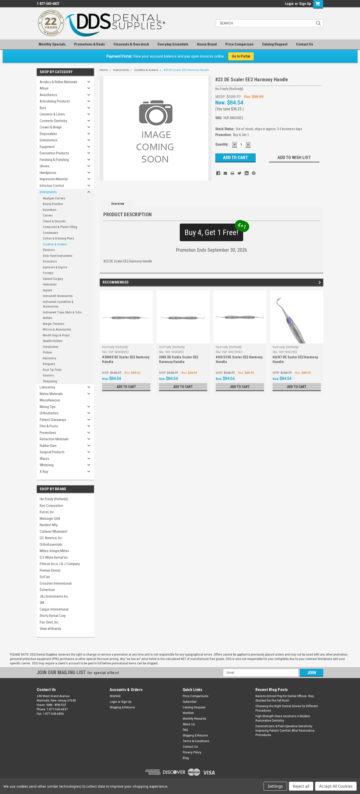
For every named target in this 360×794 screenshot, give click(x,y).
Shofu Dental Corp (53, 615)
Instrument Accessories (57, 296)
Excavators (50, 261)
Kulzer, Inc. (47, 512)
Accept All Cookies (336, 786)
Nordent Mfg (49, 525)
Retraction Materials (54, 439)
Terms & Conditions (196, 741)
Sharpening (50, 381)
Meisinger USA (50, 518)
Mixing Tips (48, 407)
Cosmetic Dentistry (53, 121)
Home (104, 70)
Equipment (47, 147)
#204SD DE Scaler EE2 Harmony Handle (125, 359)
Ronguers (49, 364)
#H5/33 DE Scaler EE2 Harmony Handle (239, 359)
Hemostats (50, 284)
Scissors (48, 375)
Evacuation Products (54, 153)
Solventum (47, 590)
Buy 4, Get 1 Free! (214, 230)
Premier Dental (50, 570)
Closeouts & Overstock (131, 44)
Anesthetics (48, 95)
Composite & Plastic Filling (60, 227)
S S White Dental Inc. (54, 557)
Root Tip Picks (52, 370)
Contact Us (304, 44)
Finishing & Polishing (54, 160)
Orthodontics (49, 413)
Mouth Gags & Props (56, 335)
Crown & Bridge (51, 127)
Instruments (48, 192)
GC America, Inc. (51, 538)
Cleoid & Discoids (54, 221)
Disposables (48, 134)
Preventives (48, 433)
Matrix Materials (51, 394)
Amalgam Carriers (54, 198)
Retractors (49, 358)
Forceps (48, 273)
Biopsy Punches (53, 204)
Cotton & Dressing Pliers (58, 238)
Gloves (44, 166)
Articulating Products (55, 101)
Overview (117, 203)
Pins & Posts (49, 426)
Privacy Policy (192, 752)
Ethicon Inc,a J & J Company (60, 564)
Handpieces (48, 172)
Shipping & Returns (122, 707)
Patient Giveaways (53, 420)
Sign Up (305, 4)
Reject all (301, 786)
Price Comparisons (195, 696)
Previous (316, 282)
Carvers (48, 215)
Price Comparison (239, 44)
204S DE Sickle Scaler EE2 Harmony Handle (178, 359)
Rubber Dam (48, 445)
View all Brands (50, 628)
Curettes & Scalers (55, 244)
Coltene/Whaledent (53, 531)
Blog (186, 758)
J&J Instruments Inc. (54, 596)
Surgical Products (52, 452)
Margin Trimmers (53, 324)
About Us (189, 724)
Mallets (47, 318)
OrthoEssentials (51, 544)
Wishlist (115, 696)
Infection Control (52, 185)
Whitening (47, 465)
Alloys (44, 88)
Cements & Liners (52, 114)
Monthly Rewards (194, 718)
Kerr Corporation (51, 505)
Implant (47, 290)
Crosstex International (56, 583)
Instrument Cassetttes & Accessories (58, 304)
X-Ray (44, 471)
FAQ (185, 730)
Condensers (50, 233)
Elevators (49, 250)
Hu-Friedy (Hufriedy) (54, 499)
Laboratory (47, 387)
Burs (43, 108)
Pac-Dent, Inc (49, 622)
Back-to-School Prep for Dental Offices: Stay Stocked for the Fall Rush (284, 698)
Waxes (44, 458)
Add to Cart (126, 387)
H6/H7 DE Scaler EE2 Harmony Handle (295, 359)
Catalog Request (275, 44)
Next (320, 282)
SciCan (45, 577)
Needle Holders (52, 341)
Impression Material (54, 179)
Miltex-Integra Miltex (54, 551)
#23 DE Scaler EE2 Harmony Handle (186, 70)
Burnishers (49, 210)
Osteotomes (50, 347)
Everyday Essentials (172, 44)
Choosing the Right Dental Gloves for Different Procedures (286, 708)
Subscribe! (190, 701)
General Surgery (53, 279)
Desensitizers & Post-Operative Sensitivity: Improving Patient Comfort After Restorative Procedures (284, 731)
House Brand (207, 44)
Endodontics (49, 140)
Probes (47, 352)
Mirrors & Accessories (57, 329)
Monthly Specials (52, 44)
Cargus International (54, 609)
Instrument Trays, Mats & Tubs (62, 312)
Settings (275, 786)
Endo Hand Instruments (57, 256)
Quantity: (221, 144)
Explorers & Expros (55, 267)
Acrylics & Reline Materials (58, 82)
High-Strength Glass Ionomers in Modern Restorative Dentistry (282, 718)
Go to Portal (241, 56)
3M (42, 603)
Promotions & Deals (89, 44)
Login (289, 4)
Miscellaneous (50, 400)
